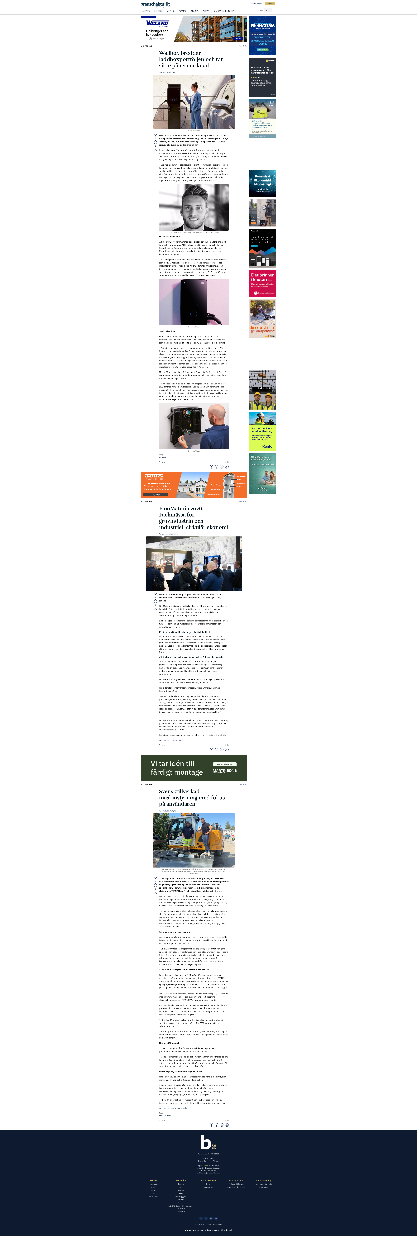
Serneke (181, 1203)
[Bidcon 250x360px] (262, 77)
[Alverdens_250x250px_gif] (262, 183)
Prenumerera (257, 3)
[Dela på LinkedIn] (155, 145)
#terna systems (165, 1116)
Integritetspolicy (200, 1224)
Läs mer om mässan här (170, 740)
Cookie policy (217, 1224)
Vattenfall (181, 1200)
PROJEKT (194, 11)
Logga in (270, 3)
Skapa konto (263, 1187)
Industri (153, 1193)
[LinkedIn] (211, 1218)
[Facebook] (201, 1218)
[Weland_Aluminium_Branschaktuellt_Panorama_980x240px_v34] (194, 29)
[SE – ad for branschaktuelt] (262, 212)
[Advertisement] (262, 153)
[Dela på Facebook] (155, 135)
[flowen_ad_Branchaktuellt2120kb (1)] (262, 473)
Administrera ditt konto (264, 1184)
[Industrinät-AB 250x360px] (262, 390)
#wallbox (162, 457)
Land (261, 10)
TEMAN (206, 11)
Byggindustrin (153, 1184)
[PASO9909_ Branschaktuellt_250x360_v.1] (262, 248)
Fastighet (153, 1190)
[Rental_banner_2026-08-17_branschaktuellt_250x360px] (262, 431)
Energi (153, 1187)
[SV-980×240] (194, 768)
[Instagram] (206, 1218)
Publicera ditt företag (236, 1184)
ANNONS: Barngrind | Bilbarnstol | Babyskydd (181, 1207)
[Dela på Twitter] (155, 140)
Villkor (209, 1224)
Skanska (181, 1184)
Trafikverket (181, 1190)
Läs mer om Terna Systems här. (174, 1108)
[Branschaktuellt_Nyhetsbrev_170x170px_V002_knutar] (262, 283)
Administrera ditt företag (236, 1187)
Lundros (205, 1166)
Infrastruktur (153, 1197)
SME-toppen (181, 1211)
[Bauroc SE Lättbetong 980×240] (194, 485)
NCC (181, 1187)
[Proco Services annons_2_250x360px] (262, 318)
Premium (158, 11)
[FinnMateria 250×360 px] (262, 35)
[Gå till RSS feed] (155, 149)
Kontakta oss (208, 1187)
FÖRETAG (182, 11)
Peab (181, 1193)
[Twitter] (216, 1218)
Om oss (208, 1184)
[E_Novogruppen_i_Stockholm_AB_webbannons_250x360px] (262, 118)
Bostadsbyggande (181, 1197)
